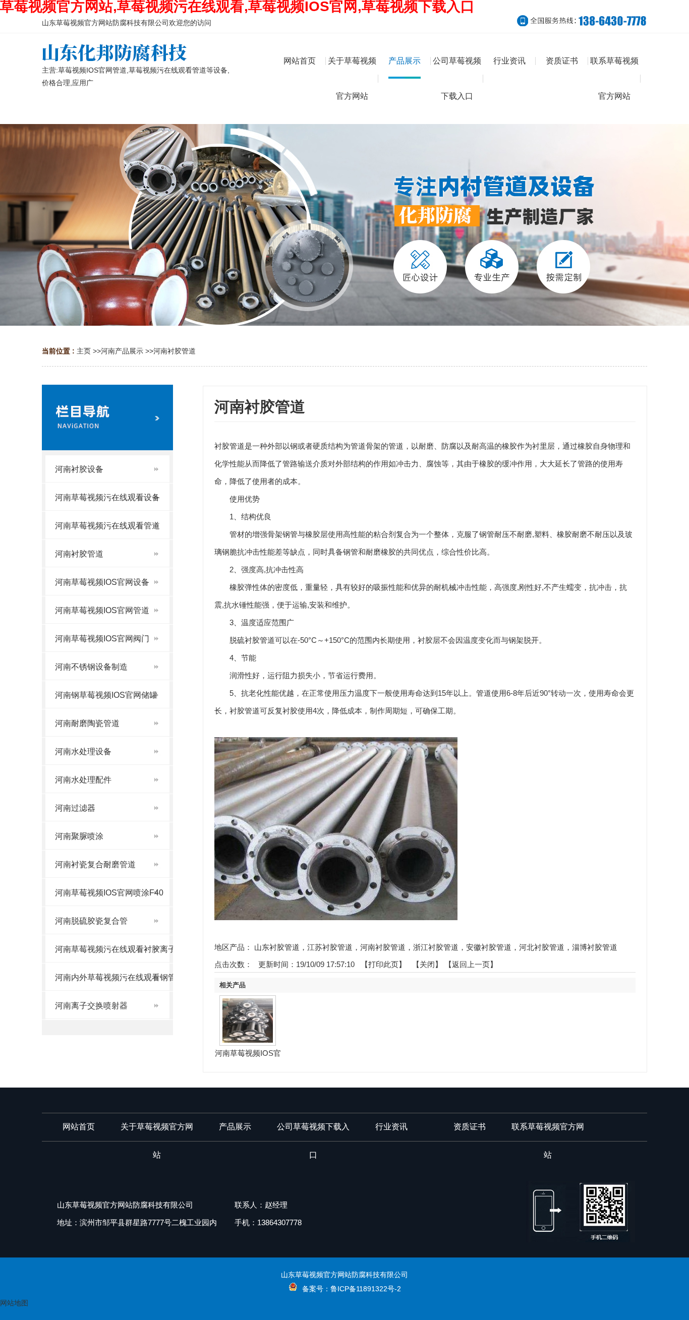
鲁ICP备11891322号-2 (365, 1289)
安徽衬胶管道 (488, 947)
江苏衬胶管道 (330, 947)
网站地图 (14, 1303)
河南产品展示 (122, 351)
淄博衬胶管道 (594, 947)
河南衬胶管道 (174, 351)
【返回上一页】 (470, 964)
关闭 (427, 964)
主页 (84, 351)
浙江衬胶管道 (435, 947)
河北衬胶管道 (541, 947)
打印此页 (383, 964)
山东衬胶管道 (277, 947)
